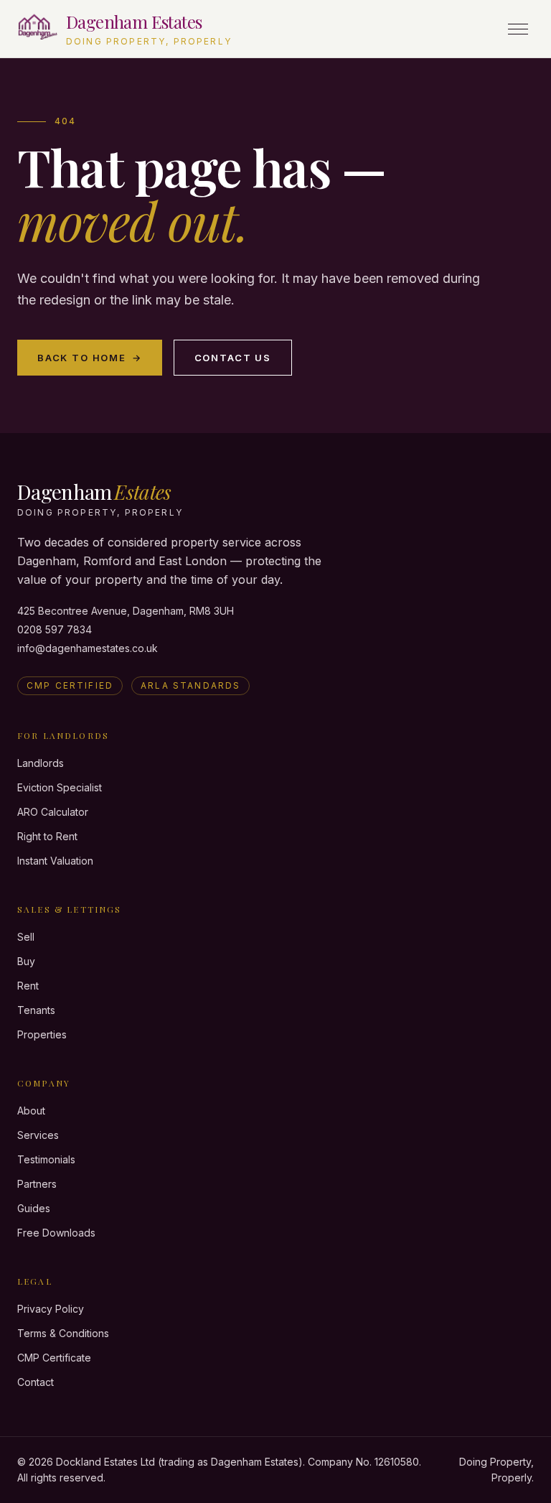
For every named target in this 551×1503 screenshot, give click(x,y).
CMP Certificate (54, 1357)
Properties (42, 1034)
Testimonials (46, 1159)
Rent (28, 985)
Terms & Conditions (63, 1333)
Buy (26, 961)
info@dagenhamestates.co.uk (87, 648)
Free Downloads (56, 1233)
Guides (33, 1208)
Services (38, 1135)
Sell (25, 937)
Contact (35, 1382)
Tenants (36, 1010)
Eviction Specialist (59, 787)
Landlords (40, 763)
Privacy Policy (50, 1309)
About (31, 1110)
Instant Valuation (55, 861)
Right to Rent (47, 836)
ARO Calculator (52, 812)
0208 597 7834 (54, 629)
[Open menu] (518, 29)
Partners (37, 1184)
